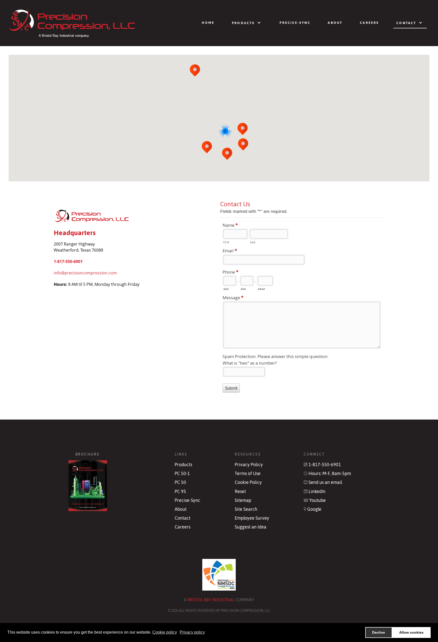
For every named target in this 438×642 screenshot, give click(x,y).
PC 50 (180, 482)
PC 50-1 (182, 473)
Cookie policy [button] (164, 632)
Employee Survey (252, 518)
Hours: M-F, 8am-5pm (329, 473)
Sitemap (243, 500)
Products (183, 464)
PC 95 (180, 491)
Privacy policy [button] (192, 632)
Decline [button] (378, 632)
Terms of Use (248, 473)
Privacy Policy (249, 464)
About (181, 509)
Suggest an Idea (250, 527)
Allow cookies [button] (411, 632)
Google (314, 509)
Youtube (317, 500)
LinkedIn (316, 491)
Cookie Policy (248, 482)
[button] (243, 144)
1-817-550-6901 (68, 261)
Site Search (246, 509)
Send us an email (325, 482)
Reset (240, 491)
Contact (182, 518)
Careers (182, 527)
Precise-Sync (187, 500)
